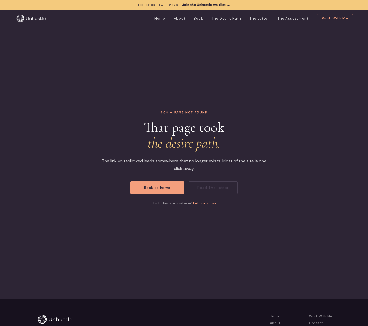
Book (198, 18)
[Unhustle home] (31, 18)
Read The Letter (213, 187)
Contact (316, 323)
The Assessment (292, 18)
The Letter (259, 18)
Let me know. (205, 203)
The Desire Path (226, 18)
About (179, 18)
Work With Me (335, 18)
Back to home (157, 187)
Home (159, 18)
